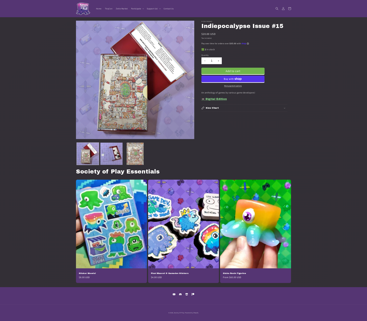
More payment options (233, 86)
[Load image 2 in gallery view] (111, 154)
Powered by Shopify (192, 313)
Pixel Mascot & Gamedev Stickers (170, 273)
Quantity (205, 55)
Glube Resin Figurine (234, 273)
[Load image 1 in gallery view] (88, 154)
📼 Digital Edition (214, 99)
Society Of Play (179, 313)
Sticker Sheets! (87, 273)
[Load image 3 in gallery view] (135, 154)
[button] (137, 9)
